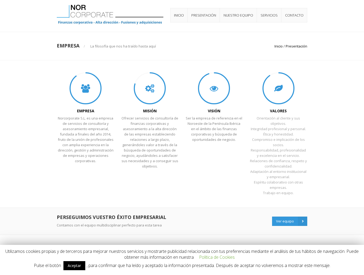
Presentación (203, 15)
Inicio (179, 15)
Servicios (269, 15)
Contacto (294, 15)
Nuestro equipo (238, 15)
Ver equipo (285, 221)
